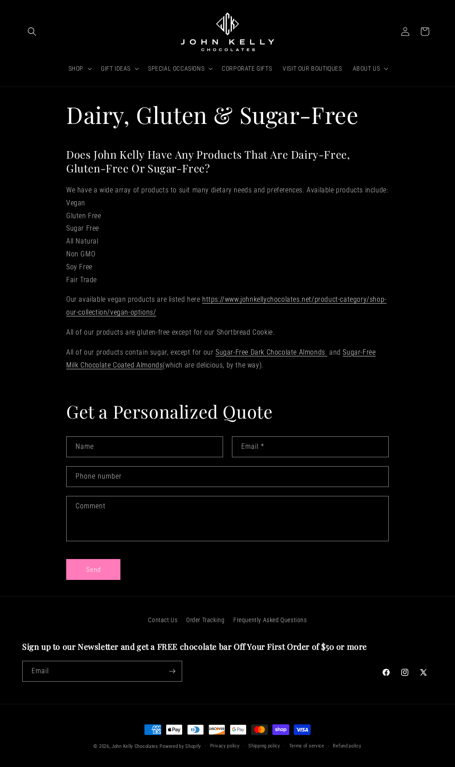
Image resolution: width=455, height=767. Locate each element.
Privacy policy (225, 746)
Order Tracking (205, 619)
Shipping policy (264, 746)
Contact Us (162, 619)
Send (93, 570)
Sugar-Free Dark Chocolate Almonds (270, 352)
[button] (32, 31)
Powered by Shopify (180, 746)
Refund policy (347, 746)
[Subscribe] (172, 671)
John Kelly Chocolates (135, 746)
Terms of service (306, 746)
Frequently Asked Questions (270, 619)
